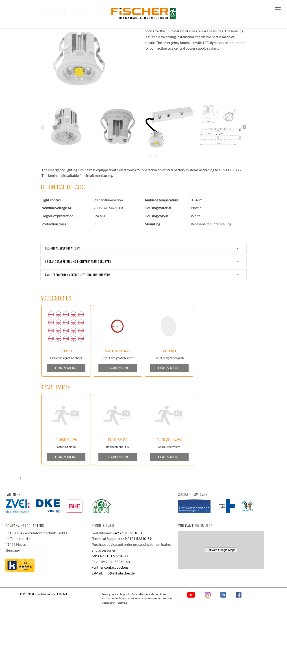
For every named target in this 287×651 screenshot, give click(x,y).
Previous (42, 127)
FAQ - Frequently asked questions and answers (78, 274)
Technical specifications (62, 248)
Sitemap (122, 602)
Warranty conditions (114, 598)
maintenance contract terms (144, 598)
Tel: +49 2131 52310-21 (110, 556)
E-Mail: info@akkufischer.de (113, 573)
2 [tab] (156, 156)
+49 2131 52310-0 (127, 533)
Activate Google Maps (221, 550)
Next (244, 127)
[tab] (143, 248)
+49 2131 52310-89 (136, 538)
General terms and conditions (148, 594)
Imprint (124, 594)
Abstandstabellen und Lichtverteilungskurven (78, 261)
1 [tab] (150, 156)
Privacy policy (110, 594)
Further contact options (110, 567)
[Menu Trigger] (278, 9)
